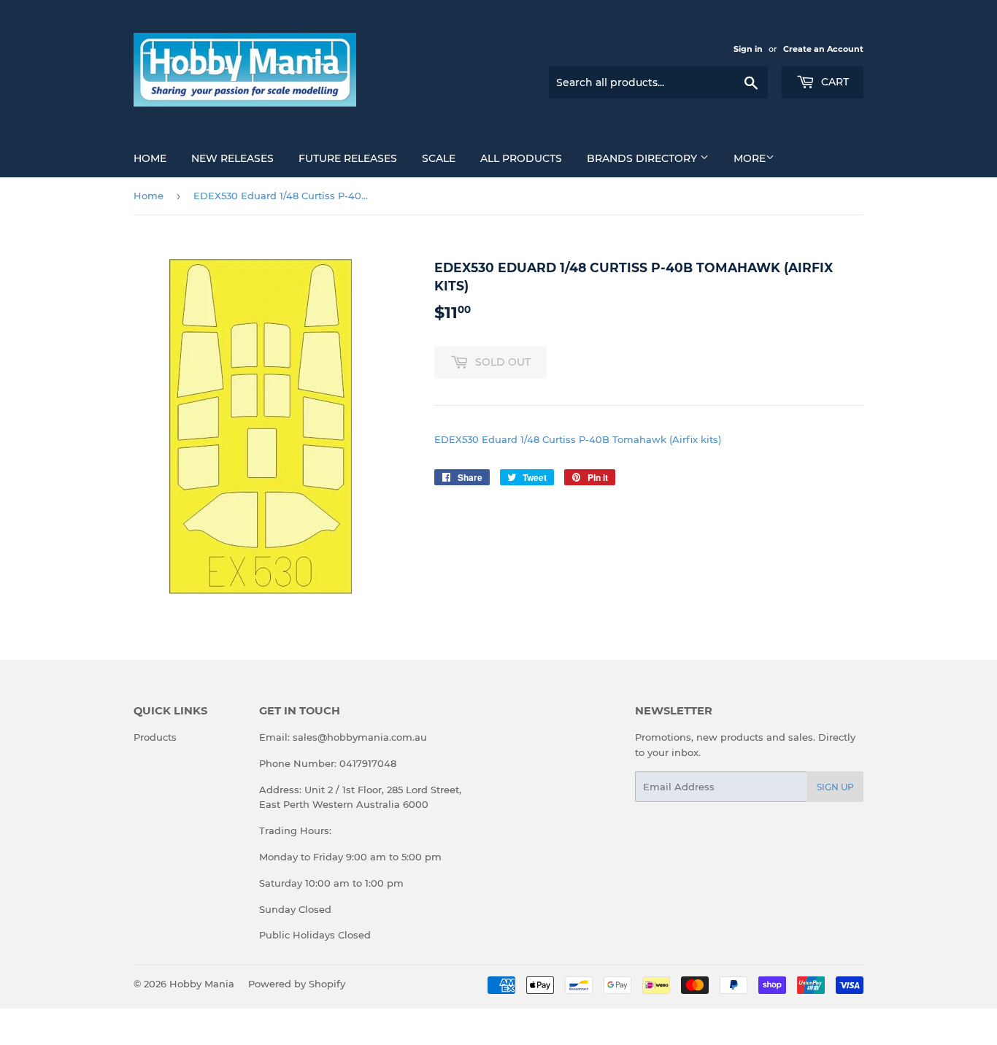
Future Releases (348, 158)
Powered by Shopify (296, 984)
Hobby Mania (201, 984)
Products (155, 737)
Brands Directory (643, 158)
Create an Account (823, 49)
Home (150, 158)
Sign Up (835, 787)
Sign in (748, 49)
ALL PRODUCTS (521, 158)
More (750, 158)
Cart (833, 81)
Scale (438, 158)
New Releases (232, 158)
